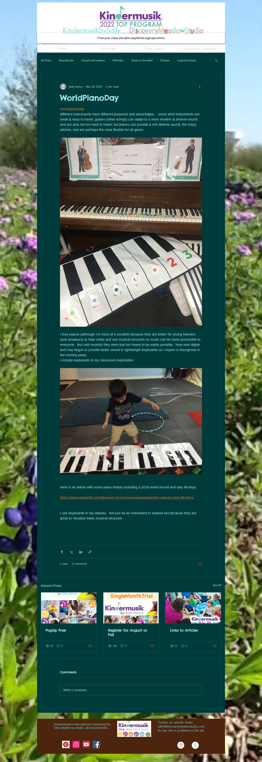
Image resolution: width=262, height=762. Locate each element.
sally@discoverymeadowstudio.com (181, 726)
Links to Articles (184, 630)
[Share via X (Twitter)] (71, 552)
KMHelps (118, 60)
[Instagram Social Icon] (76, 744)
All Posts (46, 60)
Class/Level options (93, 60)
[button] (216, 60)
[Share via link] (90, 552)
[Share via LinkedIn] (80, 552)
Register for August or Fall (127, 632)
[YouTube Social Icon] (86, 744)
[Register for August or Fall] (131, 607)
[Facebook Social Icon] (96, 744)
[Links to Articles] (193, 607)
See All (217, 585)
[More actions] (199, 86)
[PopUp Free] (68, 607)
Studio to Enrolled (142, 60)
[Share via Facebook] (62, 552)
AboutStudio (66, 60)
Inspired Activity (186, 60)
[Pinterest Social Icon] (66, 744)
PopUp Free (56, 630)
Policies (165, 60)
